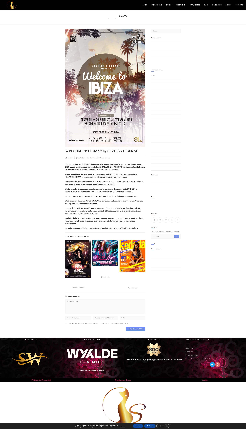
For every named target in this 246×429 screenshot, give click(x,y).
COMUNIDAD (180, 5)
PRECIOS (228, 5)
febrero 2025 (155, 144)
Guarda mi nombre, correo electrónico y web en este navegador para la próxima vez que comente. (98, 323)
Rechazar (150, 426)
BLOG (206, 5)
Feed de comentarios (156, 205)
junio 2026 (154, 88)
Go (177, 236)
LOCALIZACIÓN (217, 5)
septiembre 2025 (156, 119)
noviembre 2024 (155, 154)
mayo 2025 (154, 133)
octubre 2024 (155, 158)
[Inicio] (107, 18)
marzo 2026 (154, 98)
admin (70, 158)
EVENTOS (169, 5)
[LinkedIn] (171, 220)
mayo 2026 (154, 91)
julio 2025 (154, 126)
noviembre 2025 (155, 112)
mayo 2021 (154, 165)
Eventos (92, 158)
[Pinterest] (177, 220)
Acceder (153, 201)
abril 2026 (154, 95)
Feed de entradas (156, 203)
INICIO (145, 5)
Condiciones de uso (123, 380)
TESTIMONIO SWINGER (158, 187)
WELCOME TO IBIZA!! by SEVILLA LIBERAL (127, 18)
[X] (154, 220)
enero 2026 (154, 105)
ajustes (122, 427)
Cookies (205, 380)
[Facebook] (160, 220)
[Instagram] (166, 220)
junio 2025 (154, 130)
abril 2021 (154, 168)
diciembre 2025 (155, 109)
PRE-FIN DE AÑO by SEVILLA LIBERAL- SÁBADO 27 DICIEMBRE (78, 282)
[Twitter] (212, 364)
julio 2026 (154, 84)
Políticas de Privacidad (41, 380)
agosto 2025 (154, 123)
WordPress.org (155, 208)
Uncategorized (155, 190)
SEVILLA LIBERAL (156, 5)
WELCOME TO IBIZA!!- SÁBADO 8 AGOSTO (163, 58)
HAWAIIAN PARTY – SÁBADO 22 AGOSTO (163, 48)
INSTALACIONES (194, 5)
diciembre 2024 (155, 151)
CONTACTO (239, 5)
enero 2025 (154, 147)
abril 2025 (154, 137)
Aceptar (138, 426)
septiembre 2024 (156, 161)
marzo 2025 (154, 140)
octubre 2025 (155, 116)
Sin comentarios (105, 158)
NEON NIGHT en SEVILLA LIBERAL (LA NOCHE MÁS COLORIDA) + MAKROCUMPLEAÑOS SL (105, 271)
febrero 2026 (155, 102)
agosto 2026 (154, 81)
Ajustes (161, 426)
